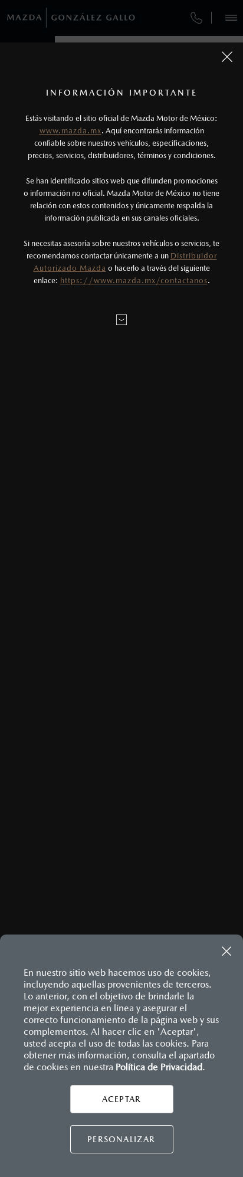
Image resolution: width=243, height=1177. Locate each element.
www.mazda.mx (70, 130)
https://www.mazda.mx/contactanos (134, 280)
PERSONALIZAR (121, 1139)
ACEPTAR (121, 1099)
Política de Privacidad (159, 1067)
